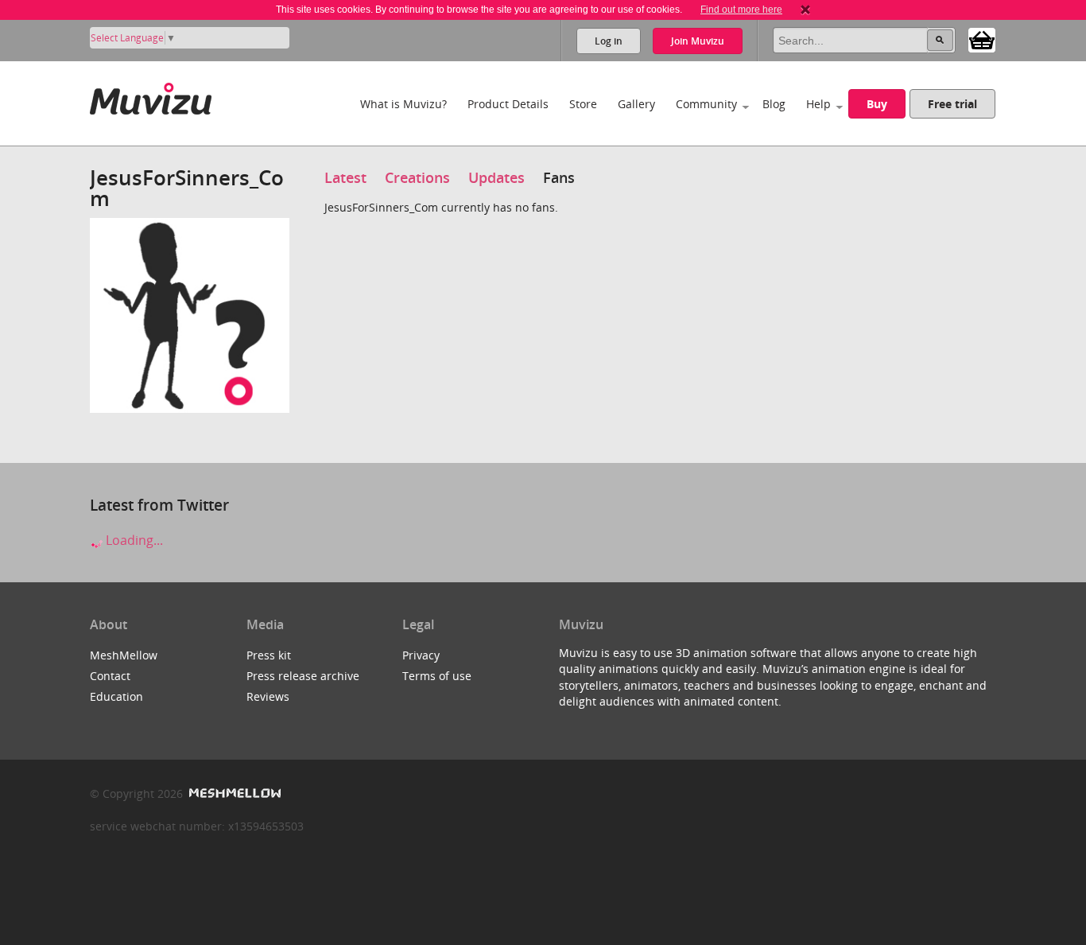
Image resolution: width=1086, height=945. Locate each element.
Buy (877, 103)
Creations (417, 177)
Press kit (268, 655)
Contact (110, 675)
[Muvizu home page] (150, 96)
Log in (609, 41)
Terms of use (436, 675)
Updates (496, 177)
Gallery (636, 103)
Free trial (952, 103)
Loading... (133, 540)
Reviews (267, 696)
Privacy (421, 655)
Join (697, 41)
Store (583, 103)
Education (116, 696)
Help (818, 103)
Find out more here (741, 9)
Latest (345, 177)
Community (706, 103)
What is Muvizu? (403, 103)
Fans (559, 177)
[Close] (805, 9)
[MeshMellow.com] (233, 793)
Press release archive (302, 675)
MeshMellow (123, 655)
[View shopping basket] (981, 39)
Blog (773, 103)
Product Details (508, 103)
